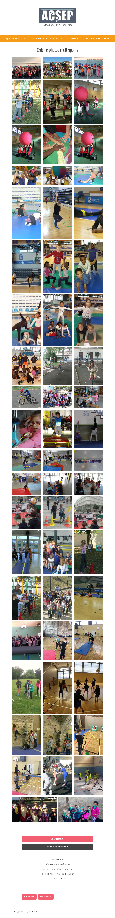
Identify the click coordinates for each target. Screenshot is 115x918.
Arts (55, 38)
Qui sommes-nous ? (16, 38)
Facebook (29, 896)
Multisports (40, 38)
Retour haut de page (57, 847)
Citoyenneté (71, 38)
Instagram (45, 896)
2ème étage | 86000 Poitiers (57, 869)
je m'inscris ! (57, 839)
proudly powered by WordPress (24, 911)
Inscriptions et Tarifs (97, 38)
